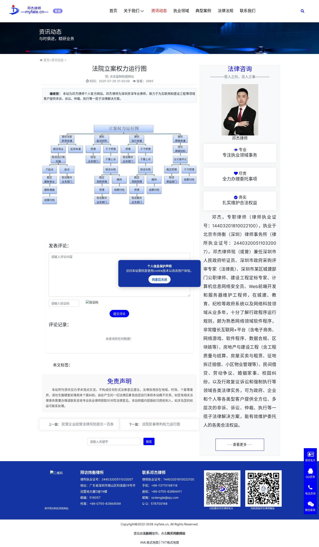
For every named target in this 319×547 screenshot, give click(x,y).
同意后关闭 (159, 279)
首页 (113, 10)
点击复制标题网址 (122, 76)
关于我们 (131, 10)
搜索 (149, 441)
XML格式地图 (149, 542)
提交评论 (119, 314)
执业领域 (181, 10)
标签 (65, 365)
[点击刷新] (92, 302)
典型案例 (203, 10)
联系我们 (247, 10)
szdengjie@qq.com (165, 497)
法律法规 (225, 10)
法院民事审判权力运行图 (161, 424)
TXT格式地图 (170, 542)
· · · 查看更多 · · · (240, 445)
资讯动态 (159, 10)
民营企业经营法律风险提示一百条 (88, 424)
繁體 (58, 11)
